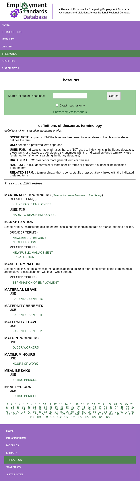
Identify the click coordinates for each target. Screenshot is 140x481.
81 (39, 411)
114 (111, 414)
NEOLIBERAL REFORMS (29, 237)
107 (63, 414)
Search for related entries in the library (77, 195)
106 (56, 414)
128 (101, 416)
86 (67, 411)
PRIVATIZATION (23, 257)
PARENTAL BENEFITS (28, 298)
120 (45, 416)
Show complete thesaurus (70, 112)
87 (72, 411)
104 (42, 414)
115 (117, 414)
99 (8, 414)
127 (94, 416)
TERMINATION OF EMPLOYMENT (36, 282)
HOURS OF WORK (25, 363)
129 (108, 416)
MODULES (8, 39)
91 (94, 411)
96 (121, 411)
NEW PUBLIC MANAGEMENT (33, 252)
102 (28, 414)
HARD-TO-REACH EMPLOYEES (35, 214)
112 (97, 414)
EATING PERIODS (25, 379)
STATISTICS (9, 61)
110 (84, 414)
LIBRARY (7, 46)
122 (59, 416)
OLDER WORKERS (26, 347)
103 (35, 414)
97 (127, 411)
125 (80, 416)
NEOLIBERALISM (24, 242)
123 (66, 416)
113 (104, 414)
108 (70, 414)
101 (22, 414)
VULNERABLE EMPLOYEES (32, 204)
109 (77, 414)
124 (73, 416)
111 (91, 414)
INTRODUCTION (12, 32)
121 (52, 416)
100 (15, 414)
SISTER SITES (10, 68)
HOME (5, 24)
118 (32, 416)
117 (131, 414)
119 (39, 416)
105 (49, 414)
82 (45, 411)
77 (18, 411)
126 (87, 416)
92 (100, 411)
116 (124, 414)
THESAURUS (9, 53)
